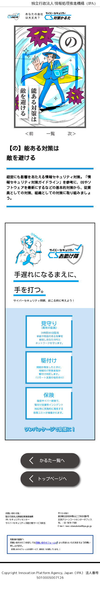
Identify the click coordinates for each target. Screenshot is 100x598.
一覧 (50, 134)
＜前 (29, 134)
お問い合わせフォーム (45, 543)
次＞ (72, 134)
